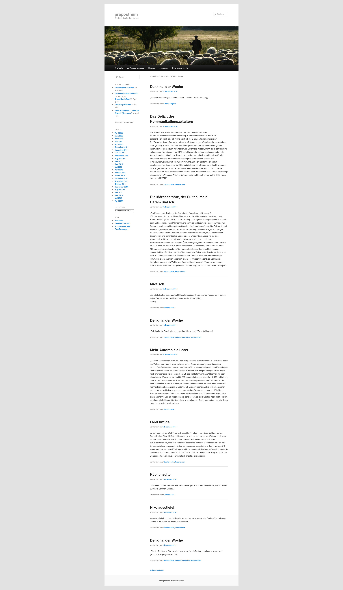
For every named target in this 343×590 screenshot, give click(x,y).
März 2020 (119, 135)
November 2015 (121, 150)
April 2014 (119, 201)
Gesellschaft (180, 184)
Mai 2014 (118, 198)
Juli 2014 (118, 192)
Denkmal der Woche (166, 86)
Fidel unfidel (160, 421)
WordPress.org (121, 229)
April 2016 (119, 144)
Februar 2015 (120, 172)
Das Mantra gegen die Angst (126, 93)
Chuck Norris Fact (122, 99)
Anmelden (119, 220)
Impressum (163, 68)
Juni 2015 (119, 164)
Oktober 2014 (120, 184)
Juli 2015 (118, 161)
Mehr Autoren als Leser (169, 349)
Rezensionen (180, 271)
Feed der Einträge (122, 223)
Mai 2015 (118, 167)
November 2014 (121, 181)
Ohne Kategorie (170, 103)
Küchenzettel (161, 474)
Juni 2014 (119, 195)
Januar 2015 (120, 175)
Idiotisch (157, 283)
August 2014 (120, 189)
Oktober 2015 (120, 152)
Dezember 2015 (121, 147)
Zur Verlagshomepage (135, 68)
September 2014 (121, 186)
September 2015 (121, 155)
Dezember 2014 (121, 178)
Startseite (119, 68)
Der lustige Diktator (123, 104)
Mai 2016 (118, 141)
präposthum (126, 14)
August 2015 (120, 158)
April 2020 (119, 133)
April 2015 (119, 169)
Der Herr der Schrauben (124, 87)
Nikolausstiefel (162, 507)
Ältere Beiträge (157, 570)
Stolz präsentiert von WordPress (171, 580)
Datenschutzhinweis (180, 68)
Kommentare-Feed (122, 226)
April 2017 (119, 138)
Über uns (151, 68)
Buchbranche (169, 184)
